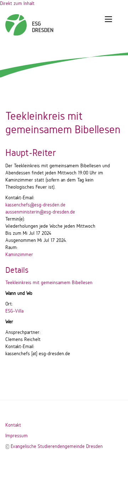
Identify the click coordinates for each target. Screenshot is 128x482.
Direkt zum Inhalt (17, 3)
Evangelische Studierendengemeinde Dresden (57, 446)
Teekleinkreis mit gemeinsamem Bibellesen (48, 282)
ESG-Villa (14, 311)
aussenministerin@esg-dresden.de (40, 212)
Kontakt (13, 425)
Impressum (16, 435)
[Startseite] (16, 21)
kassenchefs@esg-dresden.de (35, 204)
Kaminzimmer (19, 254)
